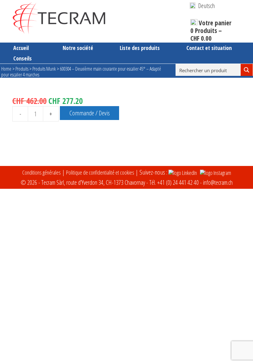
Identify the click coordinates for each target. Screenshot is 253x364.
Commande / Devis (89, 113)
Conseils (22, 58)
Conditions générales (41, 172)
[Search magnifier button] (247, 70)
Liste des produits (140, 48)
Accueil (21, 48)
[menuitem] (202, 5)
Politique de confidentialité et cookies (100, 172)
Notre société (78, 48)
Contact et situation (209, 48)
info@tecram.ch (218, 182)
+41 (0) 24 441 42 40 (178, 182)
